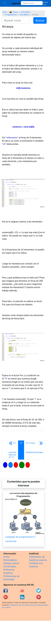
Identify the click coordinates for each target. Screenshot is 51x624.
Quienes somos (11, 563)
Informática (25, 12)
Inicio (4, 12)
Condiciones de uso (16, 605)
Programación (11, 15)
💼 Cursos (14, 12)
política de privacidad (33, 605)
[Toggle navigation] (4, 3)
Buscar (40, 20)
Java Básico (24, 15)
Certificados (9, 566)
